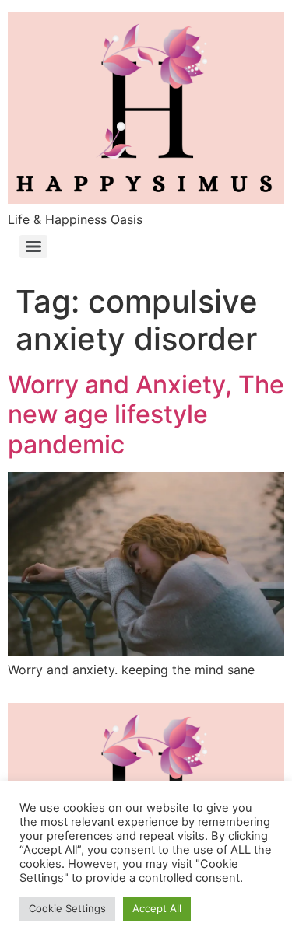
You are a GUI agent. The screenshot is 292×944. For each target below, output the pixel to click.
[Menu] (33, 246)
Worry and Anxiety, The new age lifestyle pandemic (146, 414)
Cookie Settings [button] (67, 908)
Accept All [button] (156, 908)
